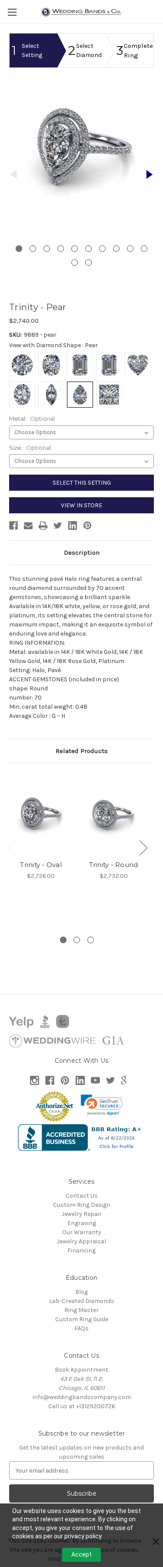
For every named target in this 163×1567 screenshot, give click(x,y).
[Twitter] (57, 525)
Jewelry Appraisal (81, 1241)
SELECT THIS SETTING (82, 482)
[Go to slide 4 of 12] (60, 248)
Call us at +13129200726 (81, 1406)
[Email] (28, 525)
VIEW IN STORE (81, 505)
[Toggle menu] (12, 12)
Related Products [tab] (82, 751)
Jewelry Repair (82, 1214)
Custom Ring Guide (81, 1319)
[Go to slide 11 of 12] (74, 262)
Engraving (81, 1223)
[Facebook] (13, 525)
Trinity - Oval (41, 865)
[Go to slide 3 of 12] (46, 248)
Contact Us (82, 1195)
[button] (101, 1105)
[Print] (43, 525)
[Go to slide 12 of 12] (88, 262)
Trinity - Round (113, 865)
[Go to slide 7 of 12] (102, 248)
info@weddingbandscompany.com (82, 1397)
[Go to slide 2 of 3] (76, 940)
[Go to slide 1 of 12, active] (19, 248)
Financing (81, 1250)
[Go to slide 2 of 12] (149, 174)
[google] (123, 1080)
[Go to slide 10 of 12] (144, 248)
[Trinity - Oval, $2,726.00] (40, 813)
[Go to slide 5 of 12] (74, 248)
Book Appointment (81, 1369)
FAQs (81, 1328)
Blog (81, 1292)
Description (82, 552)
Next (143, 847)
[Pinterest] (87, 525)
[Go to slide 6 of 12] (88, 248)
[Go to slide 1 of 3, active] (63, 940)
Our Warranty (81, 1232)
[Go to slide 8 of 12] (116, 248)
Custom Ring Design (81, 1205)
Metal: (32, 418)
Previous (11, 847)
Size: (30, 447)
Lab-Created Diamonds (81, 1301)
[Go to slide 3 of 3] (90, 940)
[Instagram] (34, 1080)
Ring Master (81, 1310)
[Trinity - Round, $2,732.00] (113, 813)
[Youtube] (95, 1080)
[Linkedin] (72, 525)
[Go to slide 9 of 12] (130, 248)
